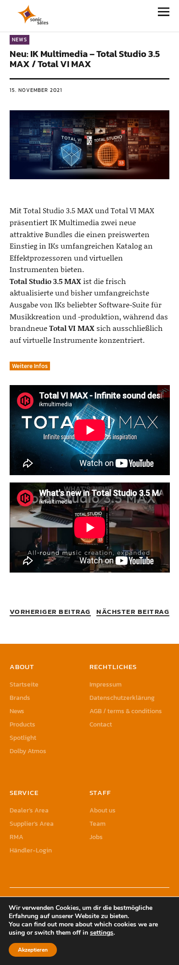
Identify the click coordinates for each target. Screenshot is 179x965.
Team (98, 824)
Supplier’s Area (32, 824)
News (19, 39)
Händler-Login (31, 850)
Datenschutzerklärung (122, 698)
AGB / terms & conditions (126, 711)
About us (103, 810)
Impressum (106, 684)
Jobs (96, 837)
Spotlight (23, 738)
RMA (16, 837)
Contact (101, 724)
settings (101, 933)
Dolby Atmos (28, 751)
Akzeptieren (33, 950)
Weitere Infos (30, 366)
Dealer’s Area (29, 810)
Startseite (24, 684)
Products (22, 724)
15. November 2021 (36, 90)
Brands (20, 698)
